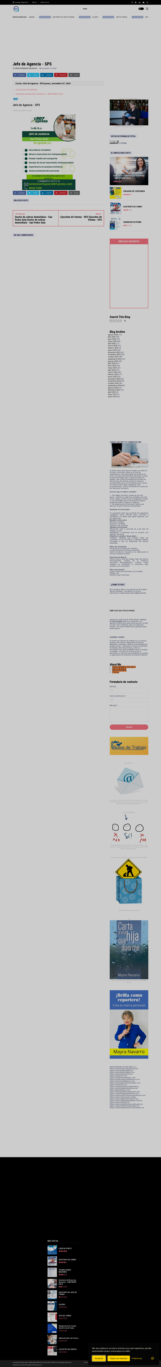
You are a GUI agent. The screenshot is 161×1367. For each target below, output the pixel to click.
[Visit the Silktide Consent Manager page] (152, 1358)
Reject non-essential (118, 1358)
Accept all (99, 1358)
